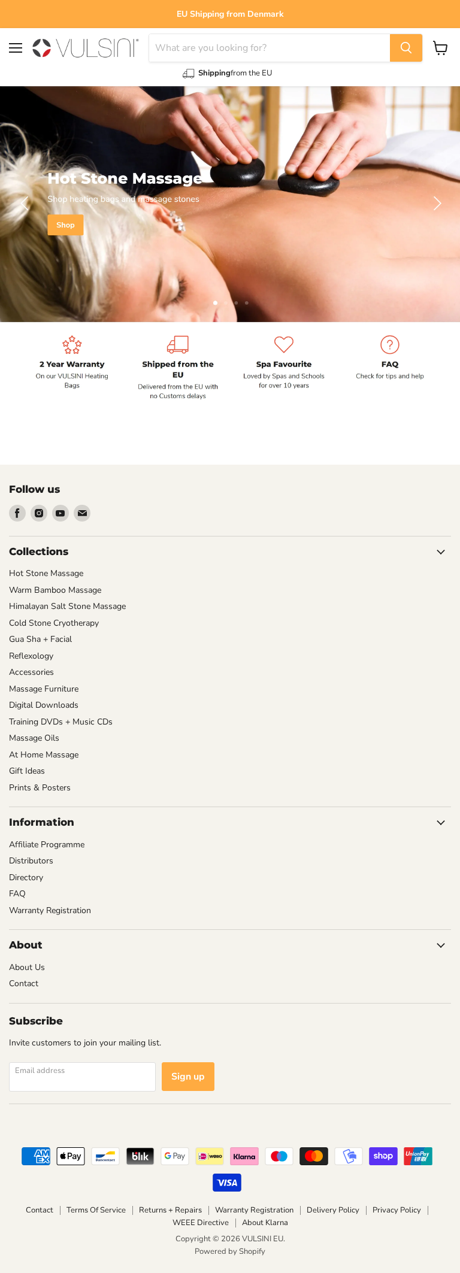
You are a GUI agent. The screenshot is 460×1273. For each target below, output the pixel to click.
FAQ (17, 893)
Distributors (31, 860)
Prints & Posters (40, 787)
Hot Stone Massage (46, 573)
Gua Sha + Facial (40, 639)
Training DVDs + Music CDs (61, 722)
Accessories (31, 672)
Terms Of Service (96, 1210)
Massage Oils (34, 738)
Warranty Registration (50, 910)
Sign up (188, 1076)
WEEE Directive (200, 1222)
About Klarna (265, 1222)
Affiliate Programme (46, 844)
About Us (27, 967)
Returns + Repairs (170, 1210)
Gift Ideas (27, 771)
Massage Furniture (43, 689)
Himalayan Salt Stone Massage (67, 606)
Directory (26, 877)
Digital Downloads (43, 705)
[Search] (406, 48)
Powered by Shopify (230, 1251)
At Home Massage (43, 754)
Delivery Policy (333, 1210)
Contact (23, 983)
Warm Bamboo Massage (55, 590)
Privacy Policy (397, 1210)
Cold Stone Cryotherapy (54, 623)
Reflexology (31, 656)
